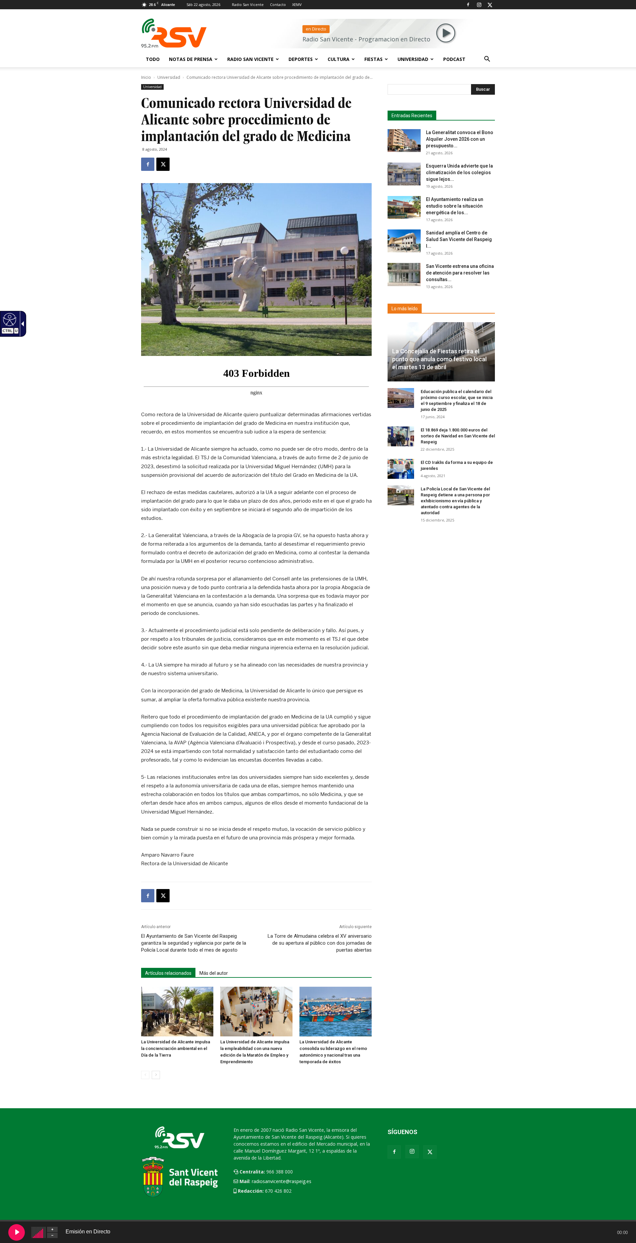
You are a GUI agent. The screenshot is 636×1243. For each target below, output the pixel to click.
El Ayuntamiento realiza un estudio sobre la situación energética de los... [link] (454, 206)
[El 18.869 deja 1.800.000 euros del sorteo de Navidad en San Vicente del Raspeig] (401, 436)
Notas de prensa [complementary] (190, 59)
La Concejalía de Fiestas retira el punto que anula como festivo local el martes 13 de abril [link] (439, 359)
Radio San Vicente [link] (248, 4)
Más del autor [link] (213, 973)
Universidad (168, 77)
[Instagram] (479, 4)
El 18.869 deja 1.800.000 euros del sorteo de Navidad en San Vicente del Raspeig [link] (458, 435)
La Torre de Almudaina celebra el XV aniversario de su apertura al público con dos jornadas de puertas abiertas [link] (320, 943)
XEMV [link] (297, 4)
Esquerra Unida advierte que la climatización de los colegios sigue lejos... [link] (459, 172)
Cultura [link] (338, 59)
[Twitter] (490, 4)
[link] (147, 164)
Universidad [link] (413, 59)
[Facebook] (468, 4)
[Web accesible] (8, 319)
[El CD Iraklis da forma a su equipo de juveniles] (401, 469)
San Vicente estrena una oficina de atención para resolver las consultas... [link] (460, 273)
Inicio (146, 77)
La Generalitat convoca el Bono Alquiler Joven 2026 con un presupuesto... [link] (459, 139)
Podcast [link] (454, 59)
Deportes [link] (301, 59)
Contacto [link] (278, 4)
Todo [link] (153, 59)
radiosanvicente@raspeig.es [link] (281, 1181)
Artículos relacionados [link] (168, 973)
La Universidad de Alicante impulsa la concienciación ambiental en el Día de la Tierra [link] (175, 1048)
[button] (487, 60)
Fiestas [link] (373, 59)
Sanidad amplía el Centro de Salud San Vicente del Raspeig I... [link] (459, 239)
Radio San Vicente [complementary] (250, 59)
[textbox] (439, 89)
